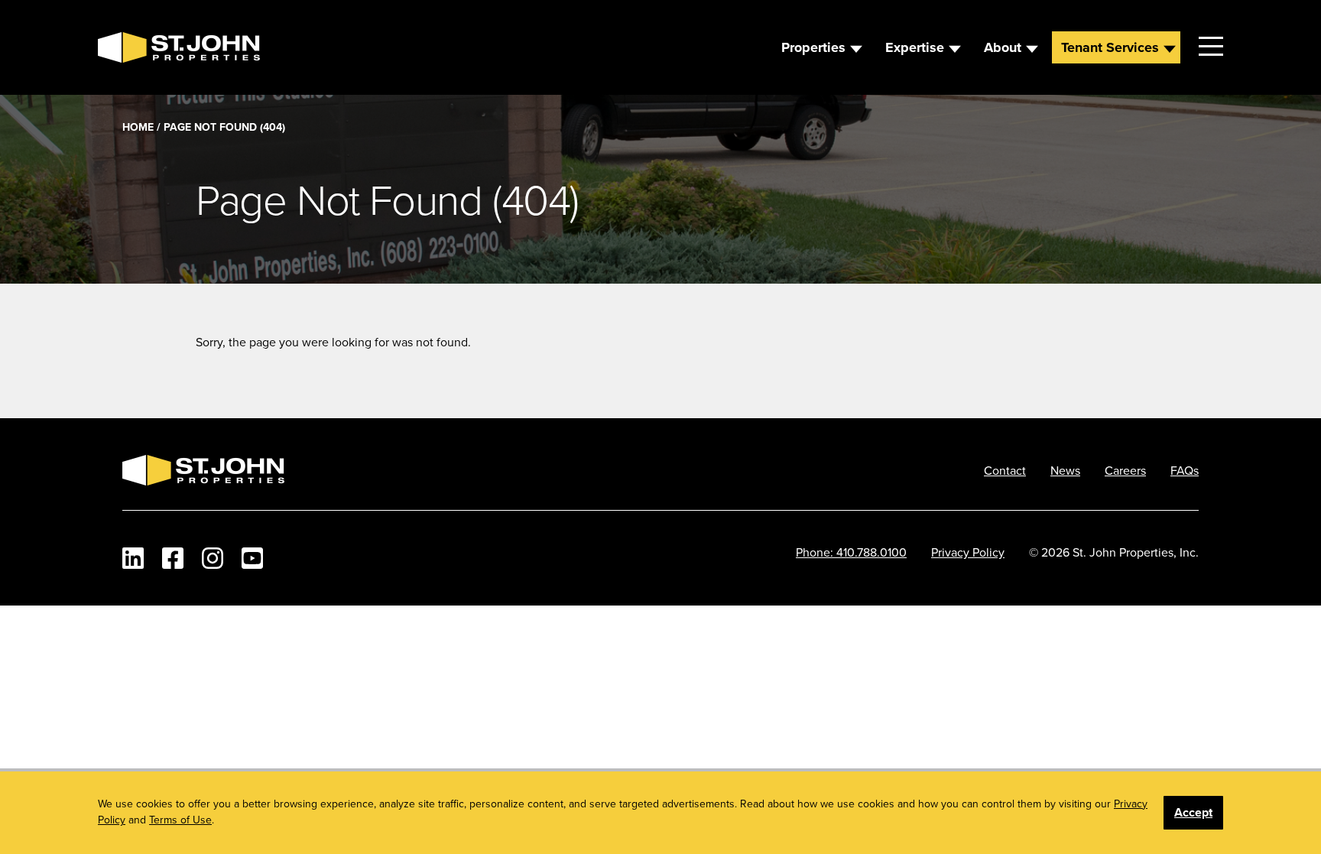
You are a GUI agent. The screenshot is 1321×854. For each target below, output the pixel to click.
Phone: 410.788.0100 (851, 552)
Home (138, 127)
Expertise (914, 47)
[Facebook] (172, 558)
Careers (1125, 470)
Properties (813, 47)
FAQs (1184, 470)
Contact (1005, 470)
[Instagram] (212, 558)
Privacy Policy (968, 552)
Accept (1193, 812)
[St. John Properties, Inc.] (122, 47)
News (1065, 470)
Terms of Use (180, 819)
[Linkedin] (133, 558)
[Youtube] (252, 558)
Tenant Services (1110, 47)
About (1002, 47)
